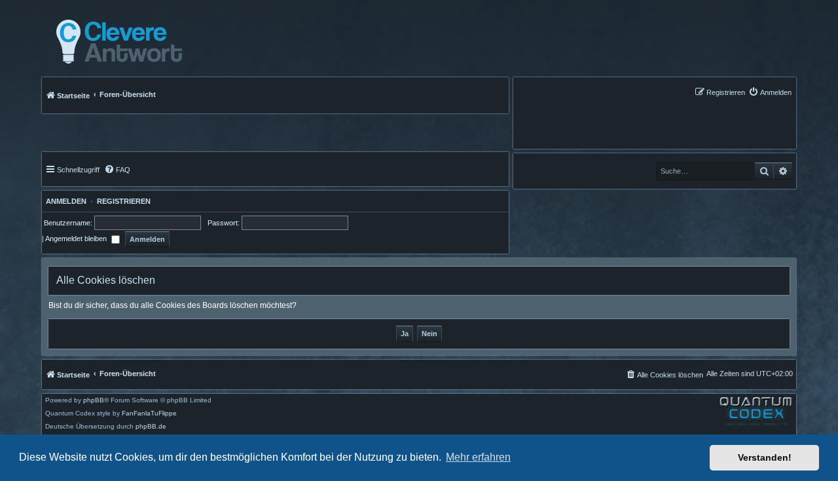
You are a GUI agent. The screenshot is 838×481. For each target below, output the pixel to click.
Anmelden (64, 201)
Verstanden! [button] (765, 457)
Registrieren (124, 201)
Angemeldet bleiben (77, 238)
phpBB (93, 400)
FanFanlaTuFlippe (149, 413)
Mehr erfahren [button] (478, 457)
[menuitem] (770, 92)
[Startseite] (115, 41)
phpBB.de (151, 426)
